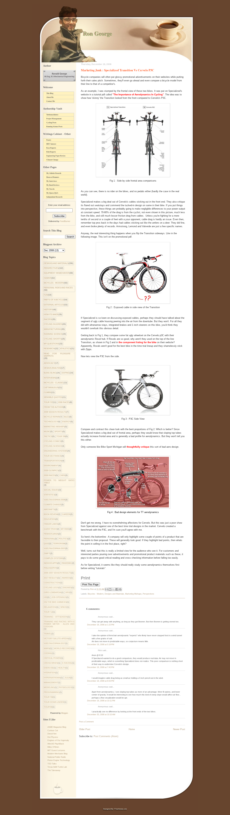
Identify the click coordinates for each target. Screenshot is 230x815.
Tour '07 (48, 402)
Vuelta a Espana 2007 (54, 548)
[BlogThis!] (110, 589)
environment (51, 466)
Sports (58, 431)
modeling (49, 687)
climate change (52, 504)
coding (48, 653)
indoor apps (50, 563)
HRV (67, 592)
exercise (49, 668)
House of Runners (52, 177)
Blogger (64, 713)
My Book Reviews (52, 185)
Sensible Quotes (53, 397)
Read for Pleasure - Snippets (59, 354)
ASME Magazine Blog (56, 727)
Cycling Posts (51, 123)
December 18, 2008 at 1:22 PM (100, 625)
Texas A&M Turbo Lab (57, 767)
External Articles (54, 305)
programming (51, 692)
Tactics (48, 436)
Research (49, 348)
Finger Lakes (51, 524)
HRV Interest (51, 144)
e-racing (67, 663)
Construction (52, 583)
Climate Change (52, 160)
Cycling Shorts (52, 339)
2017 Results (51, 578)
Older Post (84, 729)
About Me (50, 97)
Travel (47, 634)
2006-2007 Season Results (57, 573)
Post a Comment (86, 722)
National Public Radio (56, 757)
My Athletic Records (53, 173)
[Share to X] (113, 589)
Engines (67, 587)
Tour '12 (48, 612)
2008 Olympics (51, 470)
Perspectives (148, 594)
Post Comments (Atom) (106, 736)
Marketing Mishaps (133, 594)
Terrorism (59, 543)
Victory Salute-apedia (56, 638)
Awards (66, 578)
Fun (46, 295)
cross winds (51, 663)
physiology (65, 687)
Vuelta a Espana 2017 (54, 643)
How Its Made (51, 314)
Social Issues (51, 490)
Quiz (46, 543)
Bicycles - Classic (53, 383)
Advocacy (49, 363)
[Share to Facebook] (117, 589)
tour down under (54, 702)
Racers (48, 319)
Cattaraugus (51, 387)
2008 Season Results (55, 412)
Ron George (97, 33)
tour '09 (48, 697)
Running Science (53, 334)
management (51, 682)
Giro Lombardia (52, 592)
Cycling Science (53, 446)
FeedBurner (65, 221)
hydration (49, 673)
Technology (51, 422)
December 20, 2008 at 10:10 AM (101, 714)
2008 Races (64, 402)
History (48, 309)
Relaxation (50, 607)
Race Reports (51, 148)
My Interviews (51, 181)
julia (67, 678)
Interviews (50, 378)
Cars (62, 475)
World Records (63, 648)
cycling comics (52, 441)
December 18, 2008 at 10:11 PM (101, 701)
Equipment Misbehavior (56, 273)
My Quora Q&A (52, 193)
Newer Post (179, 729)
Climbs (47, 392)
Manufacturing (52, 329)
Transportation (53, 461)
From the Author (53, 407)
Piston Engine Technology (58, 760)
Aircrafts (49, 509)
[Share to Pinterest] (120, 589)
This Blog (49, 93)
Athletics (65, 348)
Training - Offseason (55, 617)
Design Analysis (52, 368)
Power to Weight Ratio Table (59, 481)
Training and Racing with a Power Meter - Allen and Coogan (59, 624)
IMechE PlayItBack (55, 744)
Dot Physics (52, 737)
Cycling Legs (51, 587)
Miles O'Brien (53, 747)
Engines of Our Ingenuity (58, 740)
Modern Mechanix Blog (57, 754)
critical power (52, 658)
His (45, 597)
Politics (63, 539)
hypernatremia (52, 678)
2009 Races (49, 475)
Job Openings (58, 597)
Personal (49, 539)
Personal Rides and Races (58, 288)
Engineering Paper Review (56, 156)
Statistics (49, 495)
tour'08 (48, 707)
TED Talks (52, 764)
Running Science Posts (54, 126)
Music (47, 431)
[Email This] (106, 589)
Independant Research (54, 197)
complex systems (53, 558)
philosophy (50, 568)
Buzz (66, 417)
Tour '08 (60, 436)
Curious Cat (52, 730)
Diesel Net (51, 734)
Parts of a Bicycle (54, 300)
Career (66, 514)
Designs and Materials (114, 594)
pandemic (67, 563)
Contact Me (50, 101)
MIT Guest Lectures (56, 750)
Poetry (48, 140)
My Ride (65, 529)
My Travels (50, 189)
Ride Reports (51, 152)
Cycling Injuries (53, 324)
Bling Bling (50, 373)
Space (63, 607)
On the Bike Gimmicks (55, 602)
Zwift (47, 553)
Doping (66, 373)
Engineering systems (55, 451)
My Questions (51, 344)
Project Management (53, 119)
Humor (47, 278)
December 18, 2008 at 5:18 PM (100, 644)
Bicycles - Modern (96, 594)
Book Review (51, 514)
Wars (47, 648)
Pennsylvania (51, 534)
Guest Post (50, 529)
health (61, 668)
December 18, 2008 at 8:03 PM (100, 681)
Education (49, 519)
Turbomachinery (52, 115)
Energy (66, 422)
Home (132, 729)
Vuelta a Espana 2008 (54, 500)
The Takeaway (53, 770)
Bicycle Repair (52, 417)
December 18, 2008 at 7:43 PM (100, 667)
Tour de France (52, 456)
